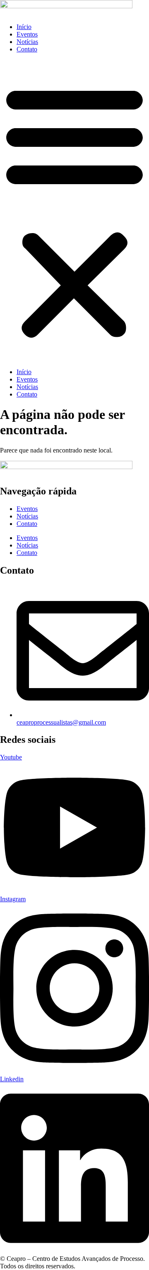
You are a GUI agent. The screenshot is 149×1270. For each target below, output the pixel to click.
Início (24, 26)
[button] (74, 211)
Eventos (27, 34)
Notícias (27, 41)
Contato (27, 49)
